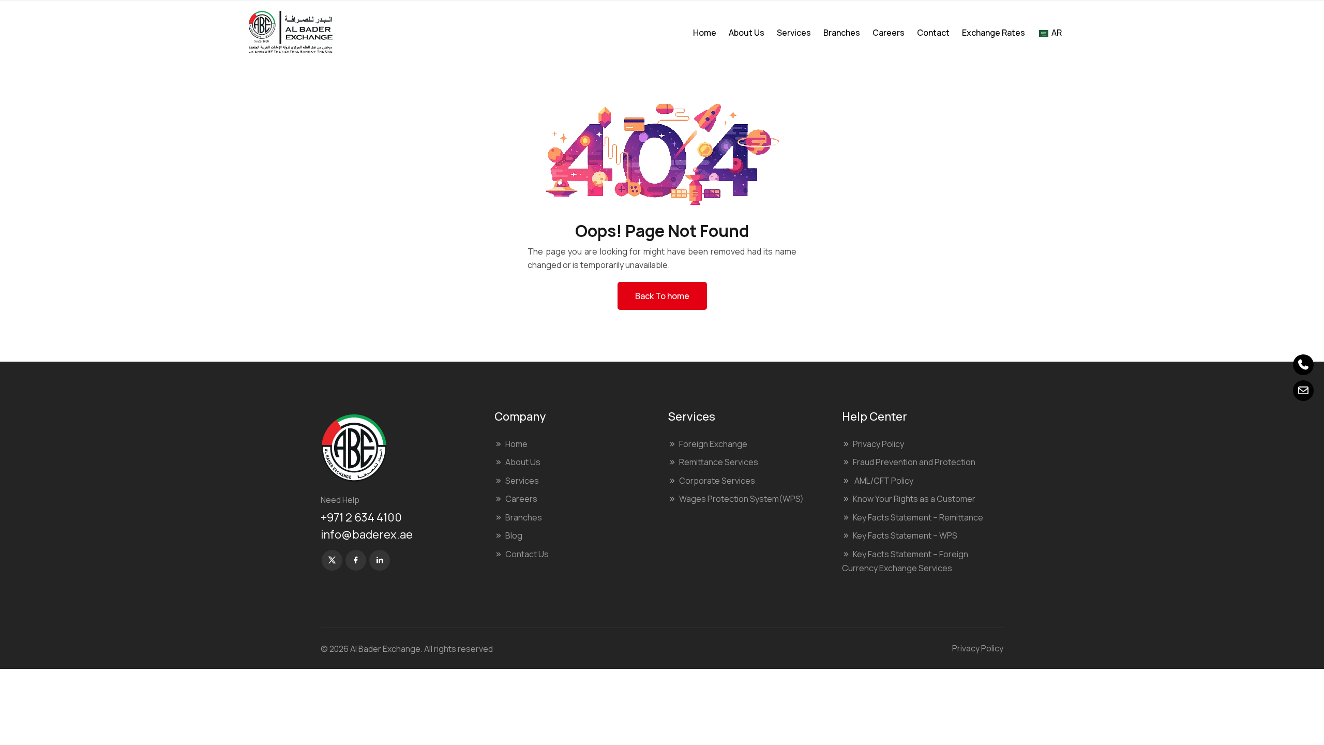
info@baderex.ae (367, 534)
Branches (841, 32)
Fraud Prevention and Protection (914, 462)
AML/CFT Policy (883, 480)
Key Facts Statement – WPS (905, 535)
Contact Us (527, 554)
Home (704, 32)
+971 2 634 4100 (361, 517)
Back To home (662, 296)
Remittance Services (718, 462)
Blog (513, 535)
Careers (888, 32)
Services (794, 32)
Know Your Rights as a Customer (914, 498)
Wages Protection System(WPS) (741, 498)
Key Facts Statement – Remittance (918, 517)
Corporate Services (717, 480)
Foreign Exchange (713, 444)
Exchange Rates (993, 32)
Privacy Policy (878, 444)
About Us (746, 32)
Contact (933, 32)
